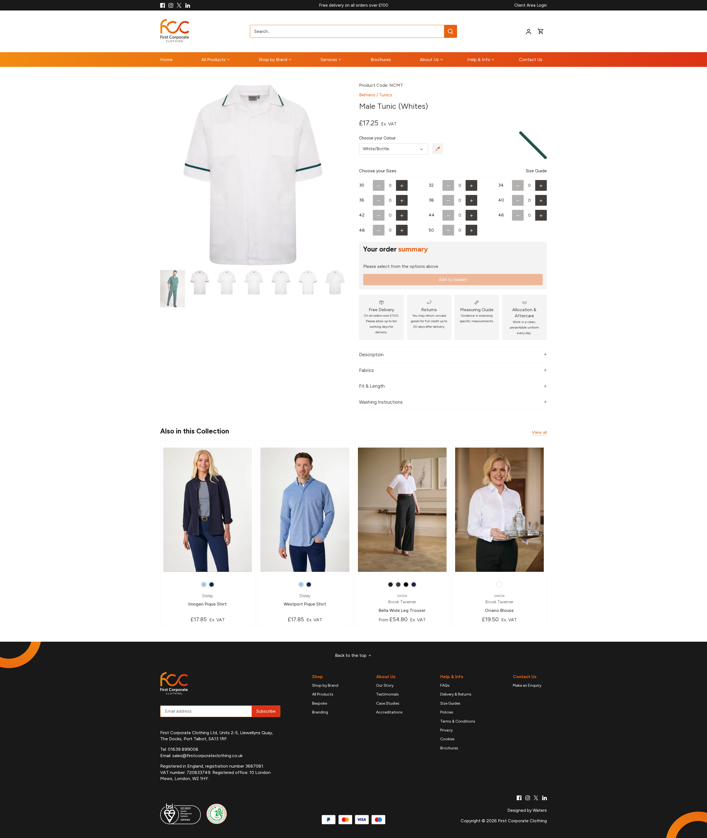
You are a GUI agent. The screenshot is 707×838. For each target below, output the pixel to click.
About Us (385, 676)
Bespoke (319, 703)
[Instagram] (170, 5)
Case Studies (387, 703)
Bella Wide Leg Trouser (402, 603)
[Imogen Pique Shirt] (207, 509)
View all (539, 432)
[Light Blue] (204, 584)
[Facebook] (162, 5)
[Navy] (211, 584)
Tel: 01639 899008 (179, 749)
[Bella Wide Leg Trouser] (402, 509)
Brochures (449, 748)
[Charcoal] (398, 584)
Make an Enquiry (527, 685)
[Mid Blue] (413, 584)
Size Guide (536, 170)
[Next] (337, 175)
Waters (540, 810)
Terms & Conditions (457, 721)
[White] (499, 584)
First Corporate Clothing (522, 820)
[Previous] (168, 175)
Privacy (446, 730)
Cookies (447, 739)
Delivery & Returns (455, 694)
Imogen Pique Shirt (207, 600)
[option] (253, 175)
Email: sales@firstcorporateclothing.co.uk (201, 755)
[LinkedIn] (187, 5)
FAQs (445, 685)
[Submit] (450, 31)
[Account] (529, 31)
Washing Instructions (381, 402)
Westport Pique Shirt (305, 600)
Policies (446, 712)
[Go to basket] (540, 31)
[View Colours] (437, 148)
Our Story (385, 685)
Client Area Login (530, 5)
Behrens (367, 94)
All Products (322, 694)
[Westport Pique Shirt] (304, 509)
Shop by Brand (325, 685)
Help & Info (451, 676)
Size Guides (450, 703)
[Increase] (402, 185)
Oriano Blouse (499, 603)
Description (371, 354)
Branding (320, 712)
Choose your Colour (377, 138)
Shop (317, 676)
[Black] (406, 584)
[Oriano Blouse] (499, 509)
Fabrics (366, 370)
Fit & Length (372, 386)
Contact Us (525, 676)
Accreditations (389, 712)
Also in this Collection (194, 431)
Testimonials (387, 694)
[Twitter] (179, 5)
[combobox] (347, 31)
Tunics (385, 94)
